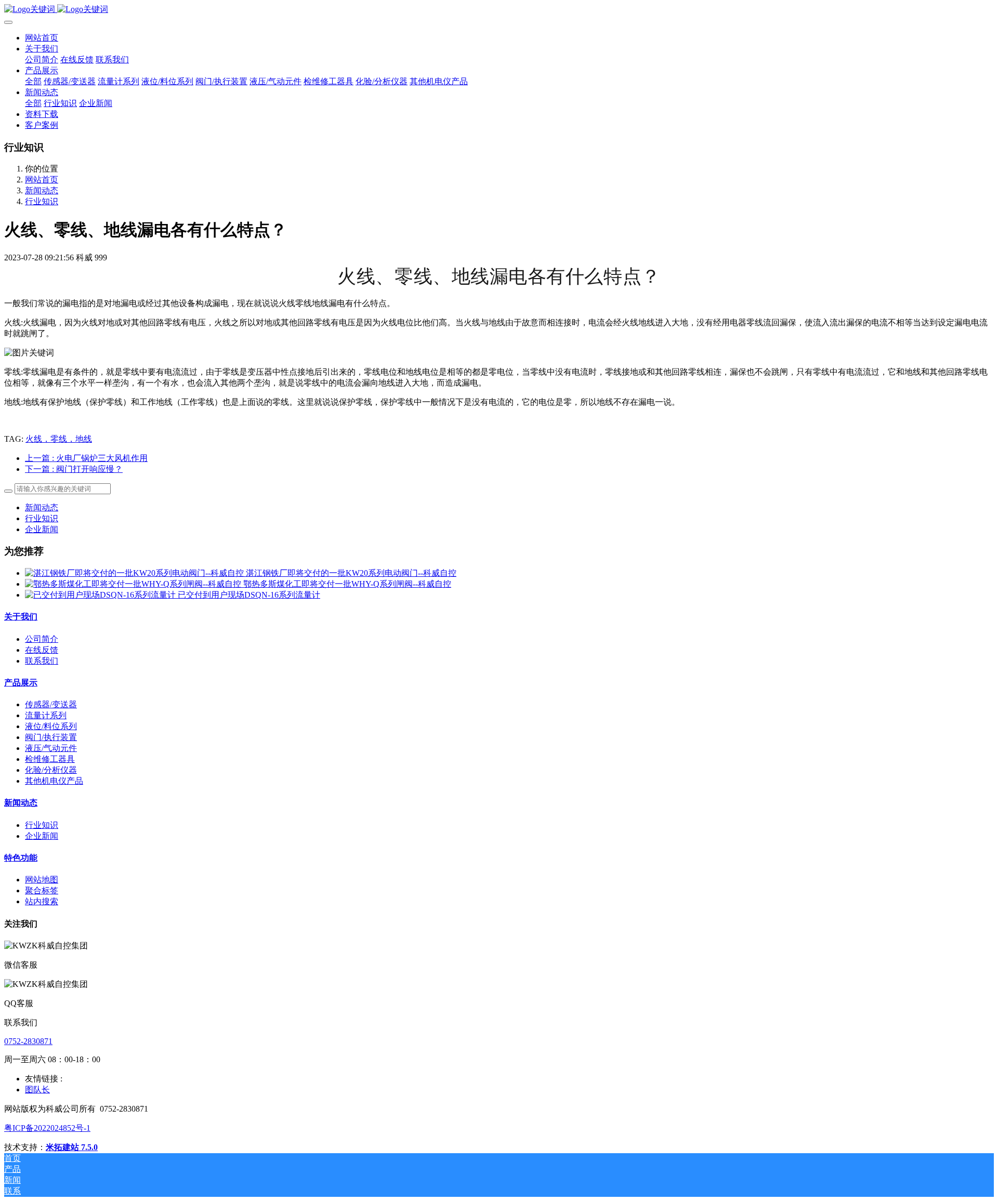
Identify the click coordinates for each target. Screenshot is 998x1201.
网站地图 (41, 879)
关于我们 (20, 616)
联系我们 (41, 660)
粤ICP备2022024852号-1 (47, 1128)
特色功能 (20, 857)
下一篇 (74, 469)
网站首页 (41, 37)
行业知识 (41, 201)
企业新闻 (41, 529)
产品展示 (20, 682)
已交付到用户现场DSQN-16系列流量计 (249, 594)
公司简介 (41, 639)
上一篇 (86, 458)
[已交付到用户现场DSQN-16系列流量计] (101, 594)
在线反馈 (41, 649)
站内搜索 (41, 901)
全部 (33, 81)
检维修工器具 (50, 759)
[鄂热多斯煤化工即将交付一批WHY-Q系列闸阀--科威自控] (134, 583)
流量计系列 (46, 715)
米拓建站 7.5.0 (72, 1147)
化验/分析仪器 (51, 770)
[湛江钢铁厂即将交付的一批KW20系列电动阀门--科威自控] (135, 573)
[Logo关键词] (499, 9)
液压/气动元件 (51, 748)
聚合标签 (41, 890)
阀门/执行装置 (51, 737)
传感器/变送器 (51, 704)
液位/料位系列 (51, 726)
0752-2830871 (28, 1041)
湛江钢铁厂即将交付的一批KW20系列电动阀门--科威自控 (351, 573)
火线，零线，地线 (58, 438)
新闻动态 (41, 190)
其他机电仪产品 (54, 780)
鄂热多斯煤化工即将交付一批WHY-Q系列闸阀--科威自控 (347, 583)
